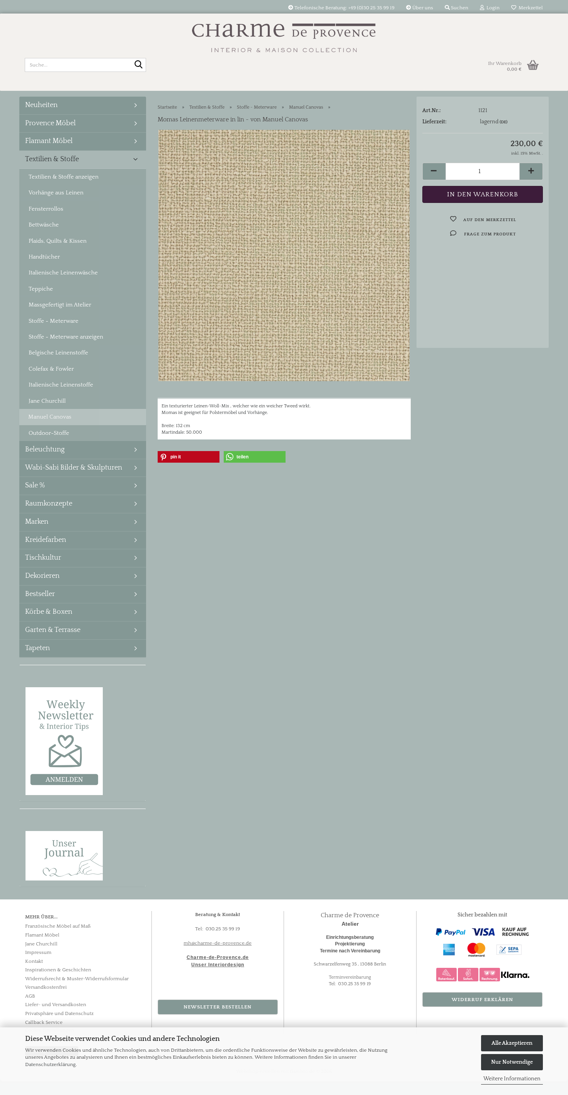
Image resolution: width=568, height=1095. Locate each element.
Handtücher (44, 257)
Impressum (38, 952)
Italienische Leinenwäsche (63, 272)
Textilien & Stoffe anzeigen (64, 177)
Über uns (422, 7)
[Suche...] (138, 65)
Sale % (35, 485)
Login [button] (492, 7)
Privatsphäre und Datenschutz (59, 1013)
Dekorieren (42, 576)
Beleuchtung (45, 449)
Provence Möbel (50, 123)
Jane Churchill (47, 401)
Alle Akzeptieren (511, 1043)
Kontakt (34, 961)
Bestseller (40, 594)
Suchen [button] (459, 7)
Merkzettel (529, 7)
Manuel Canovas (49, 417)
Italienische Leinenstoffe (61, 384)
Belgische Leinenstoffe (58, 352)
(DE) (503, 122)
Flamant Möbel (49, 141)
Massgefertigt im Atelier (60, 304)
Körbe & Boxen (48, 612)
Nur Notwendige (512, 1062)
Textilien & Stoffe (52, 159)
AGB (30, 996)
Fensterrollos (46, 209)
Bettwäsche (44, 224)
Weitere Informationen (512, 1079)
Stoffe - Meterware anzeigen (66, 337)
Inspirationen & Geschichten (58, 969)
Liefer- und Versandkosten (55, 1004)
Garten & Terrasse (52, 630)
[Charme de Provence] (284, 33)
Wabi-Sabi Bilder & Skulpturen (73, 468)
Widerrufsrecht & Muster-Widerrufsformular (77, 978)
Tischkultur (43, 558)
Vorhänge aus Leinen (56, 192)
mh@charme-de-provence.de (218, 943)
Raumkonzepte (48, 503)
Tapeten (37, 648)
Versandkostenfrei (46, 987)
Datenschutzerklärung (50, 1064)
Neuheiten (41, 105)
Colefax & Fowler (51, 369)
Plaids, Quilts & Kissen (58, 241)
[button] (434, 171)
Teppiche (41, 289)
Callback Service (44, 1022)
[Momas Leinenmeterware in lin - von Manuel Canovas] (284, 255)
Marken (36, 522)
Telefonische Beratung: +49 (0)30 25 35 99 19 (344, 7)
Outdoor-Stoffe (49, 433)
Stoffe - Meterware (53, 321)
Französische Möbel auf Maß (58, 926)
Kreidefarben (45, 540)
